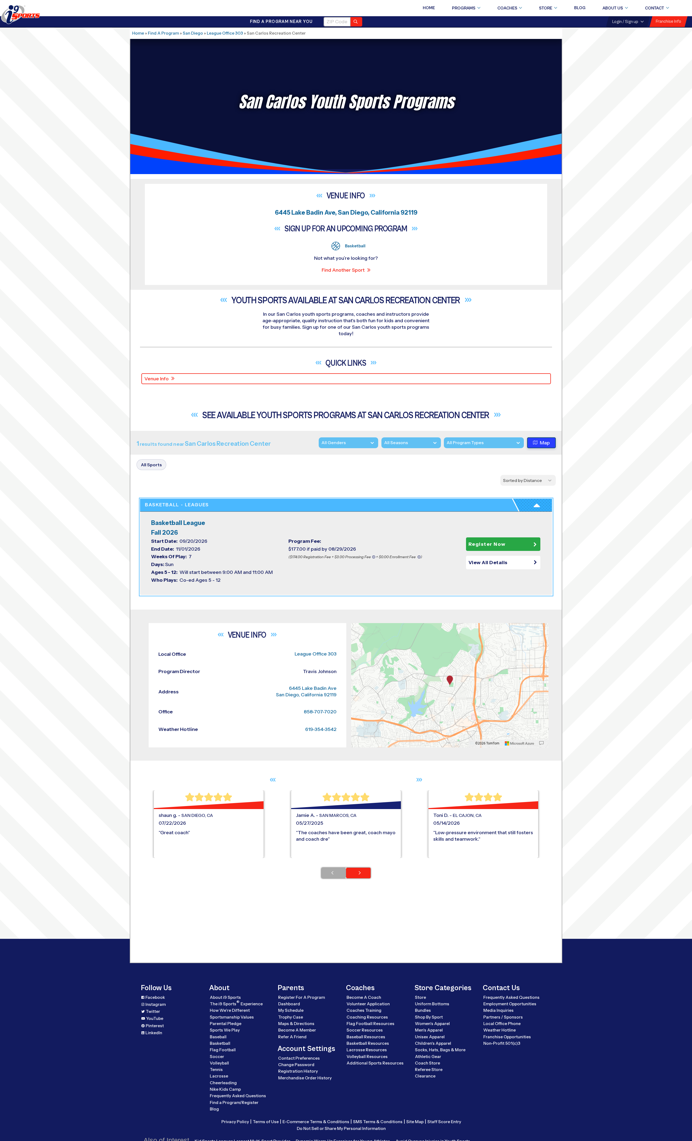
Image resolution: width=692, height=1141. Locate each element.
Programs (463, 8)
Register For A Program (301, 997)
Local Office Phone (502, 1023)
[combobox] (446, 443)
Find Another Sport (343, 270)
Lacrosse (219, 1076)
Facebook (155, 997)
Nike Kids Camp (225, 1089)
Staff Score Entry (444, 1121)
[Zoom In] (358, 628)
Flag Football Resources (370, 1023)
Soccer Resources (365, 1030)
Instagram (155, 1004)
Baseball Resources (366, 1036)
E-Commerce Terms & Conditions (315, 1121)
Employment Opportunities (509, 1003)
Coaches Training (364, 1010)
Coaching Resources (367, 1017)
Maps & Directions (296, 1023)
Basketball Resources (368, 1043)
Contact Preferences (299, 1058)
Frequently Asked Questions (238, 1095)
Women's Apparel (432, 1023)
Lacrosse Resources (367, 1049)
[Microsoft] (519, 743)
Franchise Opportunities (507, 1036)
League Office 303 (225, 33)
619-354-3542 (321, 729)
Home (429, 7)
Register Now (487, 544)
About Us (613, 8)
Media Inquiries (498, 1010)
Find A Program (163, 33)
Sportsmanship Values (232, 1017)
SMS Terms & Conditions (377, 1121)
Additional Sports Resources (375, 1063)
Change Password (296, 1064)
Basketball (220, 1043)
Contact (654, 8)
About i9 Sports (225, 997)
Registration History (298, 1071)
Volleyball (219, 1063)
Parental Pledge (225, 1023)
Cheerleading (223, 1082)
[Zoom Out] (358, 636)
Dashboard (289, 1003)
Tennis (216, 1069)
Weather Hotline (499, 1030)
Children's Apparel (433, 1043)
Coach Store (427, 1063)
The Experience (236, 1003)
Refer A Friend (292, 1036)
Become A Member (297, 1030)
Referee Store (429, 1069)
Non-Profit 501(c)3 (501, 1043)
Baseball (218, 1036)
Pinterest (155, 1025)
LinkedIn (153, 1032)
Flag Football (223, 1049)
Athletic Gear (428, 1056)
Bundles (423, 1010)
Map (545, 443)
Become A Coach (364, 997)
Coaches (507, 8)
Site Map (415, 1121)
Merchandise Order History (305, 1077)
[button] (503, 562)
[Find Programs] (356, 21)
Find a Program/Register (234, 1102)
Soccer (217, 1056)
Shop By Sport (429, 1017)
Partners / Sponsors (503, 1017)
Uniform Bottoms (432, 1003)
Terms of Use (266, 1121)
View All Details (488, 562)
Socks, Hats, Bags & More (440, 1049)
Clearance (425, 1076)
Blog (579, 7)
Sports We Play (225, 1030)
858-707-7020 (320, 712)
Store (545, 8)
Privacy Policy (235, 1121)
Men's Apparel (429, 1030)
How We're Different (230, 1010)
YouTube (154, 1018)
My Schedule (291, 1010)
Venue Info (156, 379)
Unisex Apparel (430, 1036)
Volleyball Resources (367, 1056)
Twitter (153, 1011)
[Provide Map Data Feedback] (541, 743)
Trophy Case (290, 1017)
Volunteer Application (368, 1003)
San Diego (193, 33)
